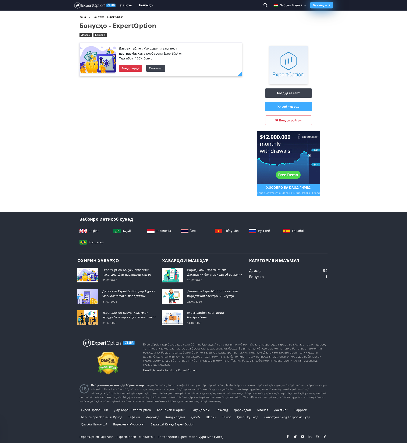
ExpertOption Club (94, 410)
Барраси (300, 410)
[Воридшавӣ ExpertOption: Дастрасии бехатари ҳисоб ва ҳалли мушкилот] (172, 275)
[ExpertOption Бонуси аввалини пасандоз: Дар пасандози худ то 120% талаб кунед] (87, 275)
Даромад (152, 417)
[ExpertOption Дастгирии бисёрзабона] (172, 317)
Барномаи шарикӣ (171, 410)
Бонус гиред (130, 68)
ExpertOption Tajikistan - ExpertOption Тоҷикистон (117, 437)
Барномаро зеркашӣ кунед (101, 417)
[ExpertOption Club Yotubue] (300, 437)
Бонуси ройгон (289, 120)
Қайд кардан (175, 417)
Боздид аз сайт (288, 93)
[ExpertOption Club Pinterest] (322, 437)
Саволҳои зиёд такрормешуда (287, 417)
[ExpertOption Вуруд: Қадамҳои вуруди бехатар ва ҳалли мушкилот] (87, 317)
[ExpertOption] (288, 82)
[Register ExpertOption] (288, 157)
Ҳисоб (195, 417)
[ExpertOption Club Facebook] (285, 437)
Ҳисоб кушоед (288, 106)
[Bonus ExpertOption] (98, 59)
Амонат (262, 410)
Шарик (211, 417)
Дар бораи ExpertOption (132, 410)
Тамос (226, 417)
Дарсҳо (126, 5)
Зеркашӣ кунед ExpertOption (172, 424)
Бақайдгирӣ (321, 5)
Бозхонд (222, 410)
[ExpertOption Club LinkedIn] (308, 437)
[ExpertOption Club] (108, 347)
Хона (82, 16)
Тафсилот (156, 68)
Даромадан (242, 410)
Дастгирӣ (281, 410)
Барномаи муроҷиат (129, 424)
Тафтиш (134, 417)
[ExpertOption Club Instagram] (315, 437)
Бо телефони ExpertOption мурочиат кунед (190, 437)
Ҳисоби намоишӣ (94, 424)
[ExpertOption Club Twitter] (293, 437)
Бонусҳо (146, 5)
